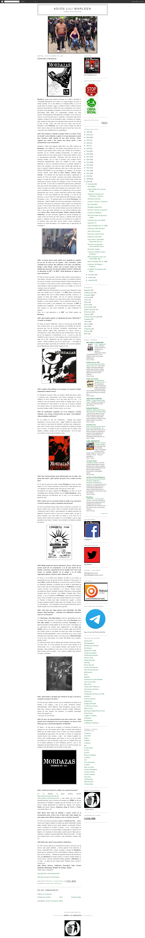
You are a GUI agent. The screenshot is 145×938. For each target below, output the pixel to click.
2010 (88, 176)
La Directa (87, 743)
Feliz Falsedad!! (92, 204)
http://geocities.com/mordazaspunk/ (48, 873)
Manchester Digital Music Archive (94, 711)
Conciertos (87, 295)
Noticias (86, 324)
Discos (86, 305)
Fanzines (87, 314)
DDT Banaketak (89, 643)
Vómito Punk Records (91, 667)
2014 (88, 165)
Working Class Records (91, 645)
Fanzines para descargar (91, 317)
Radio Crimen (88, 708)
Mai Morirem (88, 648)
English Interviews (89, 309)
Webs (86, 333)
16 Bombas (87, 718)
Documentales (88, 307)
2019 (88, 151)
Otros (86, 326)
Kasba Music (88, 701)
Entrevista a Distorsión (95, 237)
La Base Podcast (89, 772)
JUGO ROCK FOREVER (94, 398)
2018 (88, 154)
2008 (88, 181)
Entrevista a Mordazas (94, 212)
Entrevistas (49, 883)
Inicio (61, 897)
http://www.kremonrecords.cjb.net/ (48, 796)
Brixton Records (89, 665)
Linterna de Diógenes (90, 769)
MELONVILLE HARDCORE (95, 342)
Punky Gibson (88, 713)
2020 (88, 148)
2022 (88, 143)
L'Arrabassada (88, 779)
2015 (88, 162)
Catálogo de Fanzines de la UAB (94, 694)
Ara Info (86, 752)
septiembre (91, 280)
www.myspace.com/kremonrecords (48, 798)
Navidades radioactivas (95, 207)
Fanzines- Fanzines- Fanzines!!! (97, 201)
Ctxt (85, 760)
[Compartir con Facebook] (73, 881)
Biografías (87, 290)
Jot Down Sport (91, 461)
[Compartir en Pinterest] (75, 881)
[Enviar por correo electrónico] (67, 881)
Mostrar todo (104, 513)
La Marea (87, 757)
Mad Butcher (88, 672)
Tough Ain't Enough (90, 650)
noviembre (91, 275)
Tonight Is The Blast (90, 715)
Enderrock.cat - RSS (93, 362)
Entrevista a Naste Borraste (96, 228)
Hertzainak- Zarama (94, 249)
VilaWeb (86, 740)
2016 (88, 159)
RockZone (89, 497)
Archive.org (87, 691)
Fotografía (87, 319)
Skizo (86, 674)
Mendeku (87, 677)
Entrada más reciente (44, 897)
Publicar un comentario (44, 894)
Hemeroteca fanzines (94, 199)
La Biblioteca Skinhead (91, 723)
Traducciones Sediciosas (92, 687)
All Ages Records (89, 660)
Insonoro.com (91, 424)
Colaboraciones (89, 292)
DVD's (86, 302)
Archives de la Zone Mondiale (93, 679)
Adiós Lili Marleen (73, 8)
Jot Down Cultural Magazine (95, 477)
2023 (88, 140)
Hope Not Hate (88, 781)
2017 (88, 157)
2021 (88, 146)
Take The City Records (91, 670)
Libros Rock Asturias (94, 231)
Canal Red (87, 736)
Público (86, 738)
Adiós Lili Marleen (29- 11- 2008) (97, 261)
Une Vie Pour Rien (90, 682)
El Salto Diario (88, 748)
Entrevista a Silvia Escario (96, 234)
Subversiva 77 (92, 223)
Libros (86, 321)
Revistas (87, 331)
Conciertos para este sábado (96, 220)
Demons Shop (88, 658)
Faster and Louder (92, 379)
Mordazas (58, 883)
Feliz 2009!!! (91, 186)
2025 (88, 135)
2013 (88, 168)
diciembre (91, 184)
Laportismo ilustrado (92, 462)
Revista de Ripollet (90, 755)
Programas (87, 329)
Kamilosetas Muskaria (91, 655)
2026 (88, 132)
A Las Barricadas (89, 762)
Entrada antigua (76, 897)
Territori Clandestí (89, 774)
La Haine (87, 765)
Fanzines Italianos (89, 699)
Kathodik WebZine (92, 408)
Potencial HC (88, 641)
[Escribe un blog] (69, 881)
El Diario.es (87, 733)
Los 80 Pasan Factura (91, 706)
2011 (88, 173)
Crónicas (87, 297)
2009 (88, 179)
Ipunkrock (87, 696)
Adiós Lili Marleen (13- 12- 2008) (97, 226)
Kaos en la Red (89, 767)
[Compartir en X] (71, 881)
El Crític (86, 750)
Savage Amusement (90, 653)
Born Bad (87, 662)
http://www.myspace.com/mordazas (48, 877)
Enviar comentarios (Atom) (54, 901)
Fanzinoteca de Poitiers (91, 689)
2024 (88, 137)
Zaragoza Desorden (90, 703)
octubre (90, 277)
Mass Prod (87, 684)
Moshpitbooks (88, 720)
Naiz (85, 745)
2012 (88, 170)
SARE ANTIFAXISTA (93, 441)
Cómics (86, 300)
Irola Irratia (87, 777)
